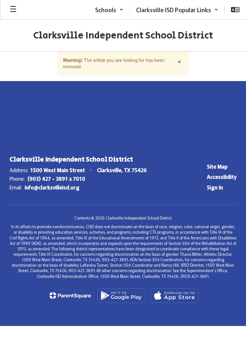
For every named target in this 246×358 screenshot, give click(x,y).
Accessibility (221, 176)
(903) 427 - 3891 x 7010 (56, 178)
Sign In (215, 187)
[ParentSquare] (70, 295)
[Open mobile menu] (13, 9)
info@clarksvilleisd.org (52, 187)
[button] (109, 9)
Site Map (217, 166)
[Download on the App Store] (174, 295)
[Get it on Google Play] (121, 295)
